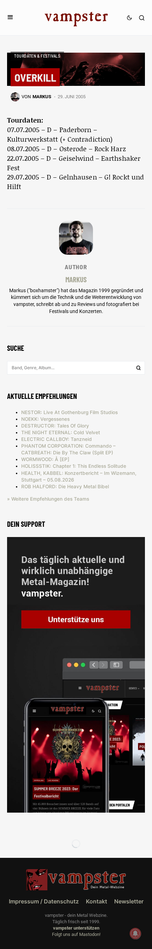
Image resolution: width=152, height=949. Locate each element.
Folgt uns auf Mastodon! (76, 934)
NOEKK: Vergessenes (45, 419)
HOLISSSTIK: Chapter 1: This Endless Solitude (73, 466)
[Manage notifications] (135, 933)
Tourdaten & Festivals (37, 55)
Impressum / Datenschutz (44, 901)
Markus (76, 279)
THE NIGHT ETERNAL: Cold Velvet (60, 432)
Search (139, 367)
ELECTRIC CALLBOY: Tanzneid (56, 439)
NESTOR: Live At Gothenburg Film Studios (69, 412)
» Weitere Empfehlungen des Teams (48, 499)
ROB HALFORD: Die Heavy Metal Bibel (65, 486)
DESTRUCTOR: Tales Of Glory (55, 426)
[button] (10, 17)
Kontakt (96, 901)
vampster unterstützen (76, 928)
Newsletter (129, 901)
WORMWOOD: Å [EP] (45, 459)
